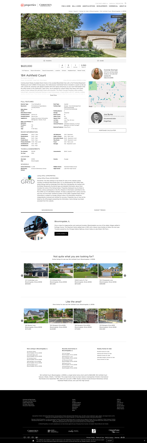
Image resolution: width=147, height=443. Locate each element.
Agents (119, 401)
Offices (119, 399)
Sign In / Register (116, 3)
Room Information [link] (36, 70)
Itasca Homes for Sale (103, 359)
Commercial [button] (113, 6)
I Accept (109, 440)
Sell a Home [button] (76, 6)
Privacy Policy (120, 405)
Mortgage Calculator (107, 130)
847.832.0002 (113, 72)
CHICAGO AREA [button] (100, 3)
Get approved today (110, 118)
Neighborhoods (76, 404)
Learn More (60, 233)
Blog (73, 410)
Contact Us (120, 404)
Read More (53, 95)
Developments (102, 6)
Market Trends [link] (81, 70)
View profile (108, 77)
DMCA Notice (120, 408)
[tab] (47, 210)
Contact (107, 75)
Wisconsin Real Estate (29, 405)
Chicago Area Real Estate (29, 401)
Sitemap (117, 437)
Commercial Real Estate (29, 399)
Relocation (75, 407)
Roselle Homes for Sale (103, 351)
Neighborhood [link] (72, 70)
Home (73, 399)
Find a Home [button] (66, 6)
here (94, 441)
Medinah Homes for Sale (103, 355)
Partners (74, 408)
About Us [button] (122, 6)
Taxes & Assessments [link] (48, 70)
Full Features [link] (25, 70)
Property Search (76, 402)
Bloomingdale (43, 80)
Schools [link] (64, 70)
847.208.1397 (114, 74)
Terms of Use (120, 407)
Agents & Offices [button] (88, 6)
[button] (107, 94)
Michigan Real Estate (28, 404)
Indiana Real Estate (28, 402)
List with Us (120, 402)
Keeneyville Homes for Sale (104, 353)
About (74, 401)
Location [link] (57, 70)
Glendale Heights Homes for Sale (106, 357)
